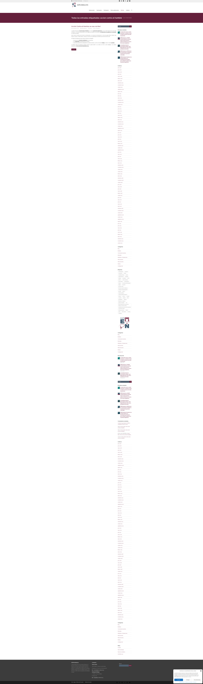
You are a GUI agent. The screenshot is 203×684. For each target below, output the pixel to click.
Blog (118, 248)
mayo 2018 (120, 186)
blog (121, 17)
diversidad (124, 278)
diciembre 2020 (120, 165)
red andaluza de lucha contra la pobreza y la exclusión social (124, 308)
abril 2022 (119, 139)
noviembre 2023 (120, 102)
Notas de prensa (120, 261)
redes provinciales (121, 310)
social (119, 311)
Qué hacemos (99, 10)
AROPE (125, 273)
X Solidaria (120, 313)
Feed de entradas (121, 649)
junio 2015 (119, 225)
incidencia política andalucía (122, 294)
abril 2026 (119, 74)
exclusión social (120, 286)
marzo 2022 (120, 141)
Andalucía (126, 271)
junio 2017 (119, 197)
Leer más (73, 49)
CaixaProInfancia (120, 276)
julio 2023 (119, 106)
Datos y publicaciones (115, 10)
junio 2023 (119, 108)
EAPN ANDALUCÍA (82, 5)
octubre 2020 (120, 169)
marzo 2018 (120, 191)
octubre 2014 (120, 243)
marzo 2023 (120, 115)
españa (119, 284)
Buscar (120, 663)
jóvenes (124, 297)
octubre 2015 (120, 217)
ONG (128, 297)
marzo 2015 (120, 232)
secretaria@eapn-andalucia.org (98, 670)
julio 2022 (119, 132)
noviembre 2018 (120, 180)
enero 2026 (120, 80)
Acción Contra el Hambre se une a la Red (85, 26)
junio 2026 (119, 69)
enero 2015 (120, 236)
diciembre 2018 (120, 178)
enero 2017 (120, 206)
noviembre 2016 (120, 210)
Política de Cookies (88, 682)
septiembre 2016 (121, 590)
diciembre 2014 (120, 238)
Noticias (122, 10)
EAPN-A (119, 279)
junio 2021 (119, 152)
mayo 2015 (120, 603)
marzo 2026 (120, 76)
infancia (119, 296)
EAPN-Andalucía (125, 279)
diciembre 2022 (120, 121)
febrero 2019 (120, 173)
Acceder (119, 647)
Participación (106, 10)
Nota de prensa (120, 259)
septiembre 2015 (120, 219)
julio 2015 (119, 223)
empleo (119, 283)
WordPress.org (120, 654)
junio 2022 (119, 134)
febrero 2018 (120, 193)
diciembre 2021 (120, 145)
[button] (200, 670)
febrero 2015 (120, 234)
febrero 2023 (120, 117)
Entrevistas (119, 255)
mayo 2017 (120, 199)
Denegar (188, 679)
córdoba (119, 278)
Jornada (128, 296)
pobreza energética (121, 302)
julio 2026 (119, 67)
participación (120, 299)
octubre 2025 (120, 87)
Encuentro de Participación (126, 283)
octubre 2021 (120, 147)
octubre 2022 (120, 126)
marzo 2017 (120, 204)
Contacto (127, 10)
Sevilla (127, 310)
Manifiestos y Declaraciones (122, 257)
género (124, 291)
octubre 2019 (120, 171)
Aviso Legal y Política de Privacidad (77, 682)
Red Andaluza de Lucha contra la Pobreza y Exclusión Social (123, 305)
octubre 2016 (120, 212)
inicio (118, 17)
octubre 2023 (120, 104)
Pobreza (125, 299)
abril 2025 (119, 95)
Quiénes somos (91, 10)
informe (124, 296)
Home (127, 424)
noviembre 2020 (120, 167)
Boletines (119, 250)
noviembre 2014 (120, 240)
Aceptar (178, 679)
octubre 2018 (120, 182)
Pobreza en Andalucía (121, 301)
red (126, 302)
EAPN (128, 278)
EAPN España (120, 281)
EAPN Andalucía (84, 28)
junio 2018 (119, 184)
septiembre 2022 (121, 128)
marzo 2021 (120, 158)
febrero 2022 (120, 143)
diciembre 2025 (120, 82)
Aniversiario (120, 273)
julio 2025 (119, 93)
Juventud (119, 297)
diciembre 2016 (120, 208)
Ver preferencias (197, 679)
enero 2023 (120, 119)
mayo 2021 (120, 154)
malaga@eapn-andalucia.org (98, 677)
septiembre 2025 (121, 89)
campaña (126, 276)
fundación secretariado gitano (122, 289)
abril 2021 (119, 156)
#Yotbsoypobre (120, 271)
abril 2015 (119, 230)
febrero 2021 (120, 160)
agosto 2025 (120, 91)
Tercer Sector (124, 311)
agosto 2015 (120, 221)
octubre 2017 (120, 195)
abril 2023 (119, 113)
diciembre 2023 (120, 100)
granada (119, 291)
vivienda (129, 311)
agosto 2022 (120, 130)
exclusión (123, 284)
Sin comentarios (97, 28)
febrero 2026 (120, 78)
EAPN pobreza (126, 281)
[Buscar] (130, 26)
